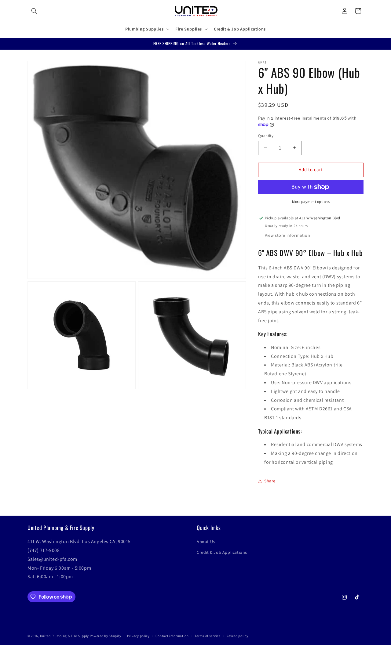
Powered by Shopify (105, 636)
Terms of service (207, 635)
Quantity (265, 135)
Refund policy (237, 635)
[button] (34, 11)
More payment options (311, 201)
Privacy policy (138, 635)
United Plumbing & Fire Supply (64, 636)
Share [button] (270, 481)
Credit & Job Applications (222, 552)
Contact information (171, 635)
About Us (206, 542)
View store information (287, 235)
